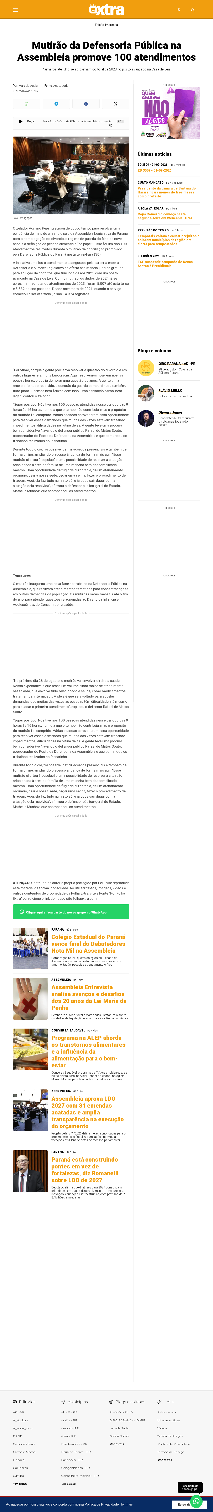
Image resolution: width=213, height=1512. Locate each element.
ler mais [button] (127, 1504)
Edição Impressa (106, 25)
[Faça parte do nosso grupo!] (196, 1501)
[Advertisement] (71, 338)
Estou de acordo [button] (189, 1504)
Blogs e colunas (154, 350)
